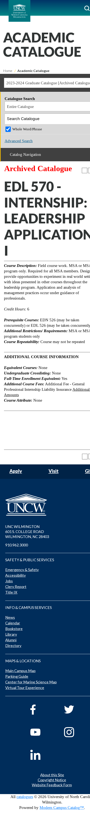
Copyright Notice (52, 780)
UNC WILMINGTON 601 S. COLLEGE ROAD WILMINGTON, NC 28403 (27, 531)
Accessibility (15, 575)
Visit (54, 471)
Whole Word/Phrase (27, 129)
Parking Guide (16, 676)
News (10, 617)
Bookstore (14, 628)
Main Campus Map (20, 670)
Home (7, 71)
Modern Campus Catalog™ (62, 807)
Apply (15, 471)
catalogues (25, 796)
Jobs (9, 581)
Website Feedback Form (52, 785)
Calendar (12, 623)
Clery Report (15, 586)
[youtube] (41, 732)
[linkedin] (41, 755)
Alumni (11, 640)
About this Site (52, 775)
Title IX (11, 592)
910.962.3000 (16, 545)
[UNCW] (19, 11)
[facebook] (41, 710)
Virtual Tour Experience (24, 687)
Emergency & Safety (22, 569)
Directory (13, 645)
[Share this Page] (84, 170)
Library (11, 634)
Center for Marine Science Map (31, 682)
